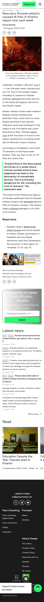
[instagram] (15, 502)
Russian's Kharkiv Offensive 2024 (17, 277)
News (17, 10)
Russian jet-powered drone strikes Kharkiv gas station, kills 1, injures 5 (21, 338)
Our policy (27, 543)
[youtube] (28, 502)
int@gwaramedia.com (22, 497)
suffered (14, 208)
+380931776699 (22, 494)
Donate (25, 566)
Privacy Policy (28, 548)
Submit (22, 320)
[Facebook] (4, 33)
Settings (30, 598)
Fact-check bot (9, 523)
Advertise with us (30, 557)
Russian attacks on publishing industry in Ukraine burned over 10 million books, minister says (22, 351)
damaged (29, 202)
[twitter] (22, 502)
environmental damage (13, 270)
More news (33, 414)
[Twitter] (9, 33)
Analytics (6, 532)
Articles (25, 520)
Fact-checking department (9, 516)
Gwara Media (7, 10)
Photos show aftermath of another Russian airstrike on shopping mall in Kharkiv (21, 379)
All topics (26, 571)
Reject (18, 598)
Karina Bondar (9, 25)
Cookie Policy (28, 553)
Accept (7, 598)
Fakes (5, 527)
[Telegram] (14, 33)
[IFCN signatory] (26, 578)
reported (16, 99)
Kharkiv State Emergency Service (17, 273)
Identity (25, 562)
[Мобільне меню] (40, 4)
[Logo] (11, 4)
